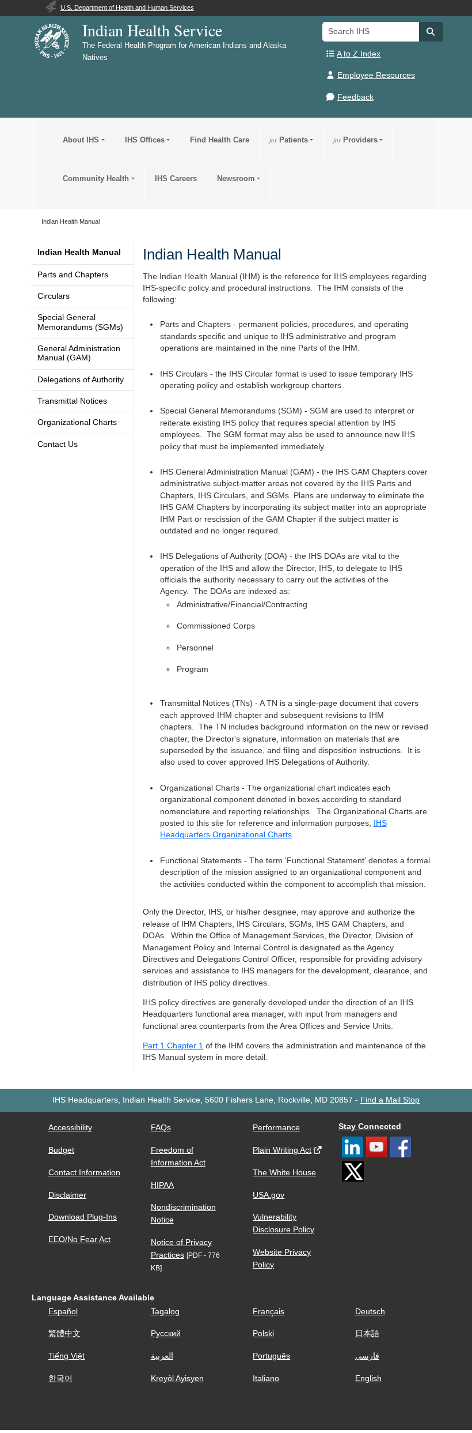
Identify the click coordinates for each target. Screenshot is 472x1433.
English (368, 1378)
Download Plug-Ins (82, 1217)
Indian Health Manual (79, 252)
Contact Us (57, 444)
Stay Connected (369, 1126)
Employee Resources (376, 75)
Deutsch (370, 1311)
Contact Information (84, 1172)
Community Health (96, 178)
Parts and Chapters (72, 274)
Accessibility (70, 1127)
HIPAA (162, 1185)
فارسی (367, 1356)
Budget (61, 1150)
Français (268, 1311)
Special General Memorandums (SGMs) (80, 322)
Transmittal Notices (72, 401)
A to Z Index (358, 54)
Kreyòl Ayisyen (177, 1378)
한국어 (60, 1378)
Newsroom (236, 178)
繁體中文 (64, 1333)
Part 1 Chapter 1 (173, 1045)
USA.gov (268, 1195)
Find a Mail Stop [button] (390, 1100)
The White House (284, 1172)
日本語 (367, 1333)
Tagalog (165, 1311)
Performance (276, 1127)
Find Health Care (219, 140)
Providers (355, 140)
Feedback (355, 97)
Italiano (266, 1378)
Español (63, 1311)
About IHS (81, 140)
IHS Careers (176, 178)
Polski (263, 1333)
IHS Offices (145, 140)
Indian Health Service (152, 30)
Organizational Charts (77, 422)
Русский (166, 1333)
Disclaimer (67, 1195)
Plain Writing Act (282, 1150)
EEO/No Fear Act (79, 1239)
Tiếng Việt (66, 1356)
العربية (162, 1356)
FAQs (161, 1127)
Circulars (53, 296)
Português (271, 1356)
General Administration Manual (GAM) (78, 353)
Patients (288, 140)
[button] (431, 31)
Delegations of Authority (80, 379)
